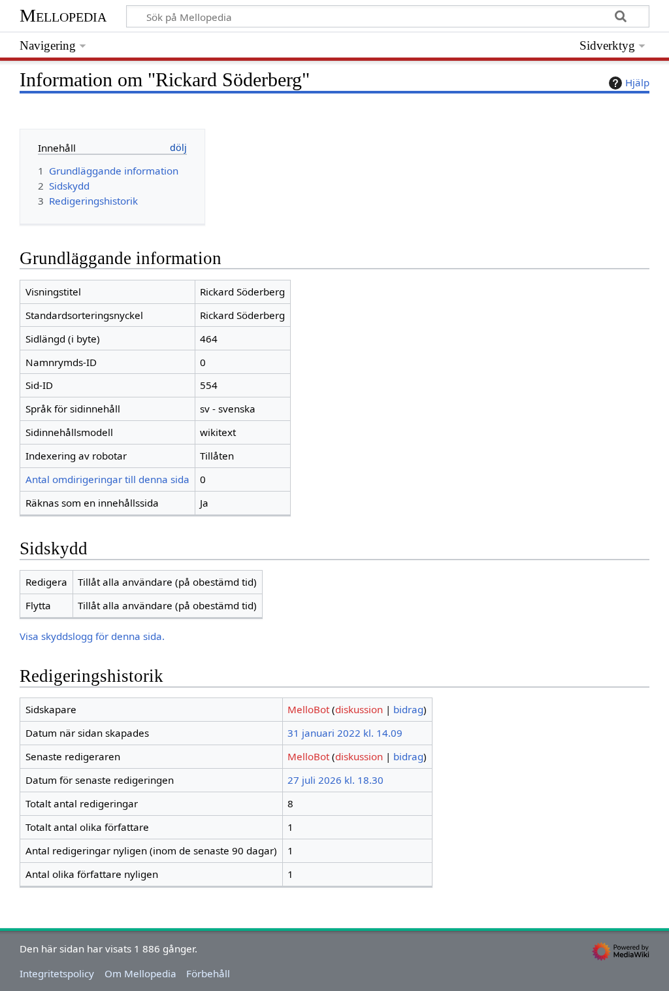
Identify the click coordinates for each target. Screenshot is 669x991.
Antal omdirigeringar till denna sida (107, 479)
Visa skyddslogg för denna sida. (92, 636)
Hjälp (637, 82)
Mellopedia (63, 15)
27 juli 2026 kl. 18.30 (335, 779)
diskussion (359, 709)
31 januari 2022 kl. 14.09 (344, 732)
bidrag (408, 709)
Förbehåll (208, 973)
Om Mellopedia (140, 973)
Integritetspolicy (57, 973)
